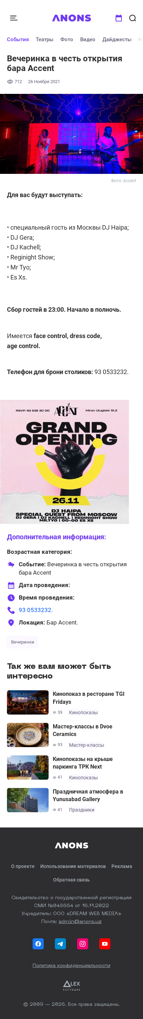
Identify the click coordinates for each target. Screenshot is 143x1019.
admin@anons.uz (80, 921)
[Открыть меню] (14, 18)
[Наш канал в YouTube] (104, 943)
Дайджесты (117, 39)
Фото (66, 39)
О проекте (23, 866)
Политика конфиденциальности (71, 965)
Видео (87, 39)
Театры (44, 39)
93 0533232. (36, 609)
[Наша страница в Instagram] (82, 943)
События (18, 39)
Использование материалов (73, 866)
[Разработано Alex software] (71, 985)
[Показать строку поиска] (132, 18)
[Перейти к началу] (72, 18)
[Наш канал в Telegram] (60, 943)
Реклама (121, 866)
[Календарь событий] (119, 18)
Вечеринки (22, 642)
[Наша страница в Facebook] (38, 943)
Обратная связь (71, 880)
